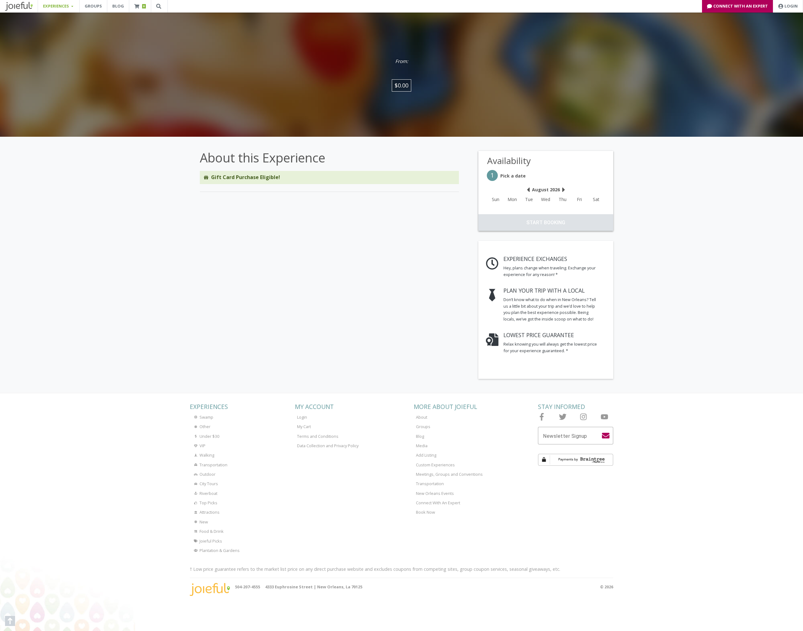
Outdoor (207, 474)
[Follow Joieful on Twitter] (562, 417)
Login (302, 417)
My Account (314, 406)
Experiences (209, 406)
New (203, 522)
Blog (118, 6)
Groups (93, 6)
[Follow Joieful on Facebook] (541, 417)
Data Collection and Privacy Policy (328, 445)
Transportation (213, 465)
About (421, 417)
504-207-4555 (247, 587)
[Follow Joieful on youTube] (604, 417)
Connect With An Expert (438, 503)
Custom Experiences (435, 465)
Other (204, 426)
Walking (206, 455)
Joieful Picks (210, 541)
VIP (202, 445)
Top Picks (208, 503)
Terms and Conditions (317, 436)
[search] (605, 435)
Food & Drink (211, 531)
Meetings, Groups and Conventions (449, 474)
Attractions (209, 512)
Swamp (206, 417)
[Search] (159, 6)
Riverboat (208, 493)
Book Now (425, 512)
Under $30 (209, 436)
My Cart (304, 426)
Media (422, 445)
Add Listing (426, 455)
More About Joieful (445, 406)
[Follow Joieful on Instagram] (583, 417)
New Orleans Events (435, 493)
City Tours (208, 483)
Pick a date (508, 175)
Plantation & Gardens (219, 550)
